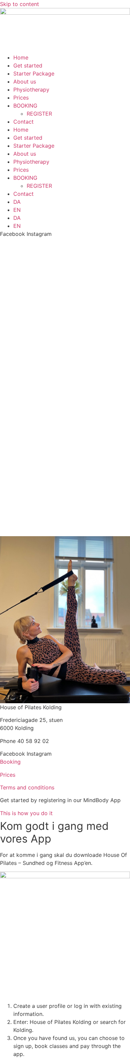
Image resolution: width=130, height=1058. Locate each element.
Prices (21, 97)
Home (20, 57)
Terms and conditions (27, 787)
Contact (23, 121)
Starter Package (33, 73)
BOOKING (25, 105)
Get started (27, 65)
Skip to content (19, 4)
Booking (10, 761)
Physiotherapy (31, 89)
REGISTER (39, 113)
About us (24, 81)
